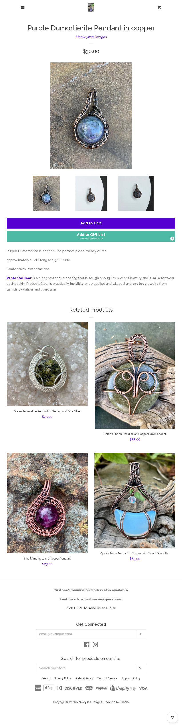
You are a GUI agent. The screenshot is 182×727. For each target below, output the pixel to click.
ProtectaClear (19, 278)
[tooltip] (172, 239)
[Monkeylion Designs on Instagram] (95, 645)
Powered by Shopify (116, 702)
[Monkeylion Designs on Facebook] (87, 645)
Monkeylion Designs (91, 37)
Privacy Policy (63, 678)
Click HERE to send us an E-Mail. (91, 608)
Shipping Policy (130, 678)
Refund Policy (84, 678)
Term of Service (107, 678)
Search (46, 678)
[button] (91, 236)
